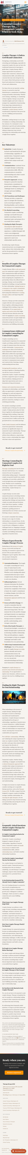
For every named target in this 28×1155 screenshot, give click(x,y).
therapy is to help (19, 649)
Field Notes (5, 1135)
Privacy (10, 1150)
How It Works (6, 1119)
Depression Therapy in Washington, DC (11, 1103)
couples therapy (13, 109)
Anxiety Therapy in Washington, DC (10, 1101)
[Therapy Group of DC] (6, 2)
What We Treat (6, 1137)
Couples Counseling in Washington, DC (11, 1105)
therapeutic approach (10, 598)
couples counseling (19, 315)
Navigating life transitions (9, 368)
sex (6, 741)
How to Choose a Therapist (9, 1121)
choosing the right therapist (10, 797)
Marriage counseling (8, 468)
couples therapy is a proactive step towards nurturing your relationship (13, 669)
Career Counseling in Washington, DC (11, 1110)
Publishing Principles (15, 1148)
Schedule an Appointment (14, 1072)
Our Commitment (5, 1148)
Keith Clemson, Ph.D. (19, 41)
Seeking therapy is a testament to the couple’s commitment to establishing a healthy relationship (13, 288)
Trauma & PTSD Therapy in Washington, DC (12, 1108)
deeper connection (14, 513)
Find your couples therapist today (14, 450)
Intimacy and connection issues (11, 387)
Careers (4, 1126)
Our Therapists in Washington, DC (10, 1140)
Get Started (5, 1117)
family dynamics (11, 424)
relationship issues (7, 852)
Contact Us (5, 1128)
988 (17, 1037)
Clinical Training (6, 1142)
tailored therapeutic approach (11, 764)
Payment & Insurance (7, 1124)
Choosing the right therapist (12, 226)
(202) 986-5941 (6, 1092)
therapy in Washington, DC (14, 1094)
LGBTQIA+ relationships (11, 736)
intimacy (9, 207)
